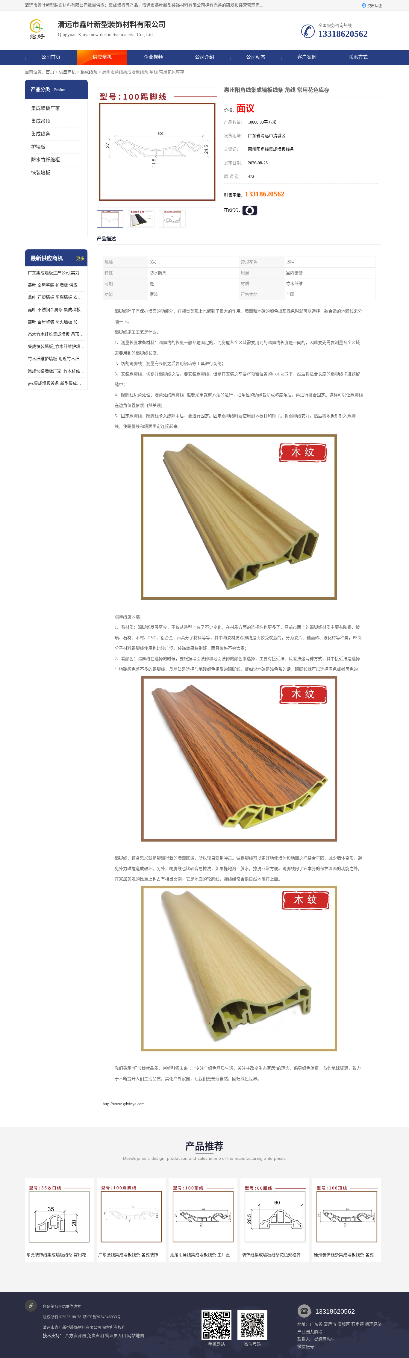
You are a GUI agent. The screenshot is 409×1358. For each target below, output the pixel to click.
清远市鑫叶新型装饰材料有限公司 (72, 1327)
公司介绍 (204, 57)
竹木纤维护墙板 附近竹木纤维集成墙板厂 (56, 359)
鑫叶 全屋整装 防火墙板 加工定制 (56, 322)
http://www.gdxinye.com (124, 1104)
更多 (80, 258)
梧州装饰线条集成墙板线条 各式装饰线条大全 (284, 1255)
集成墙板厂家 (45, 108)
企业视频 (153, 57)
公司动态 (255, 57)
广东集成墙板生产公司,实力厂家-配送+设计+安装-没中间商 (56, 273)
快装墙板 (40, 172)
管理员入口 (115, 1335)
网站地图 (135, 1335)
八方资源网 (75, 1335)
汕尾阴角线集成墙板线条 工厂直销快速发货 (138, 1255)
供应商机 (102, 57)
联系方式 (358, 57)
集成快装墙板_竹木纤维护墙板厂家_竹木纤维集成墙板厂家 (56, 346)
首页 (50, 72)
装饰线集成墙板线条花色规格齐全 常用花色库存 (214, 1255)
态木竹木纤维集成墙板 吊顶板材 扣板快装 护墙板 (56, 334)
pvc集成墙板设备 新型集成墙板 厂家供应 (56, 383)
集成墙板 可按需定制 (346, 1255)
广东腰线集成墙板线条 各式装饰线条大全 (64, 1255)
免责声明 (95, 1335)
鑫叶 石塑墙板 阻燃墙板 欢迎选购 (56, 297)
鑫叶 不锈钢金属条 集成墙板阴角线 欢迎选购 (56, 309)
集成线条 (89, 72)
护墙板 (38, 146)
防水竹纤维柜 (45, 159)
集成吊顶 (40, 121)
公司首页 (50, 57)
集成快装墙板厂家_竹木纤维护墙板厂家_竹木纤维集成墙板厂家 (56, 371)
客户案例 (306, 57)
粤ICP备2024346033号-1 (103, 1317)
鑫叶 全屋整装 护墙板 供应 (53, 285)
